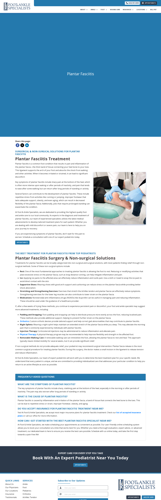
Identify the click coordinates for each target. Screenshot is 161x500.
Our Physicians (11, 487)
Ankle (25, 484)
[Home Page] (17, 6)
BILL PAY (154, 9)
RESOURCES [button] (127, 10)
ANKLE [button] (93, 10)
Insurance (9, 494)
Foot (25, 487)
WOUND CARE (115, 10)
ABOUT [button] (83, 10)
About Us (9, 484)
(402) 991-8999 (133, 3)
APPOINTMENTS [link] (150, 3)
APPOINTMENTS (133, 497)
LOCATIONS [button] (141, 10)
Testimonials (11, 497)
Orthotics (27, 494)
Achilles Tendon (30, 497)
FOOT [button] (103, 10)
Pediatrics (27, 490)
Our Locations (11, 490)
